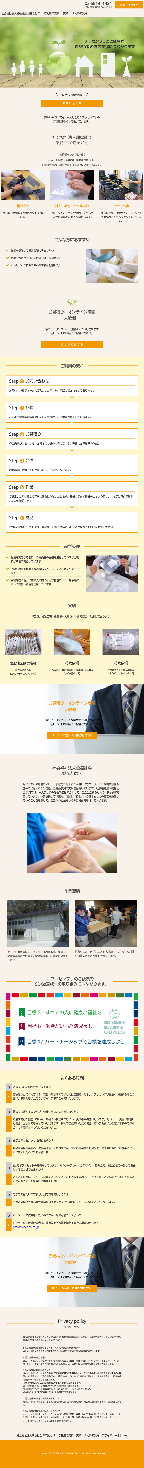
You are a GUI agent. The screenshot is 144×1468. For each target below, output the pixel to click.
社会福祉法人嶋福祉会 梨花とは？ (20, 13)
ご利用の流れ (51, 13)
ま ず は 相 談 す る (72, 344)
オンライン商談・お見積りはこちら (72, 735)
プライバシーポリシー (114, 1435)
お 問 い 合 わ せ (128, 5)
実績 (65, 13)
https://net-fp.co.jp (26, 1227)
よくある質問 (79, 13)
